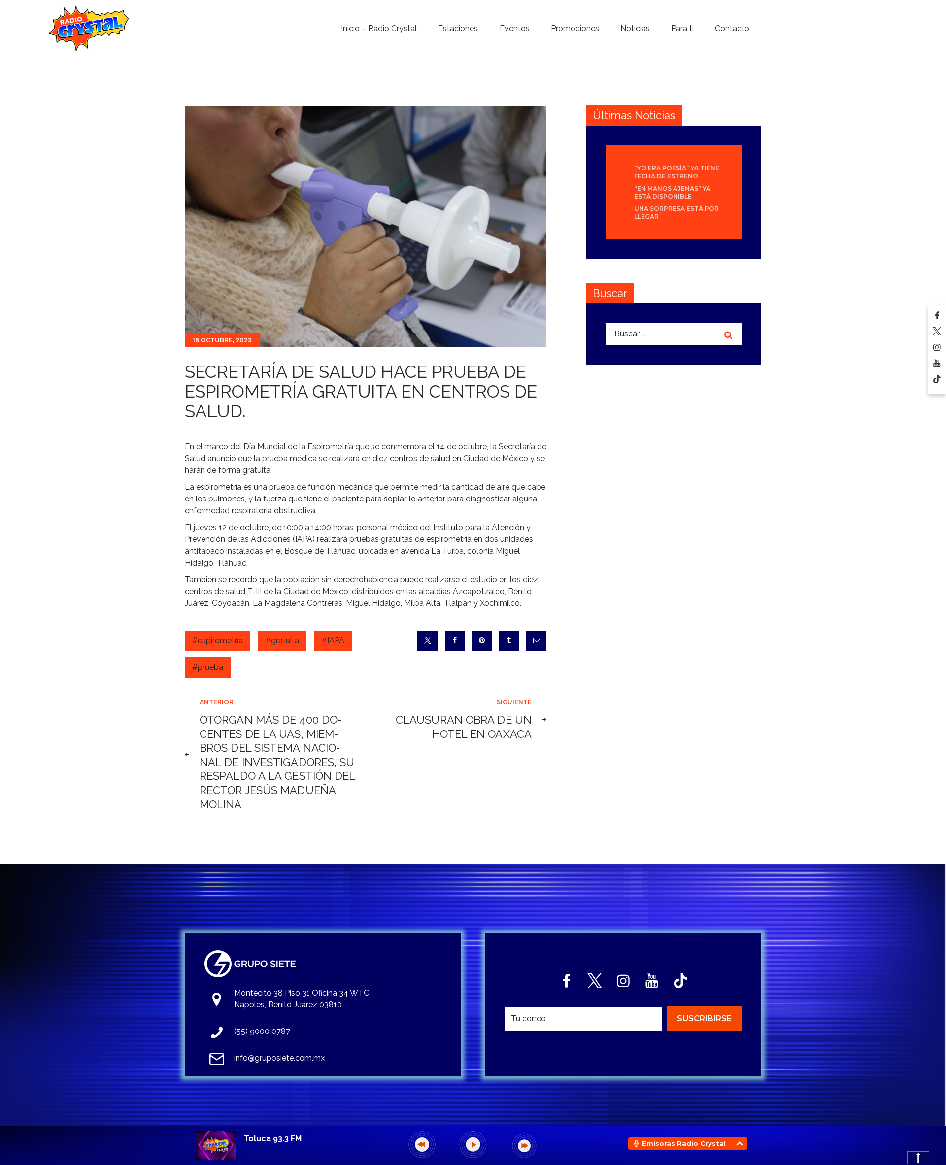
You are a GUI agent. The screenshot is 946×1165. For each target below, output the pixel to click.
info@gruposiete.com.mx (279, 1058)
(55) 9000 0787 (262, 1031)
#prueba (207, 667)
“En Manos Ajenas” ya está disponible (672, 192)
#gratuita (282, 640)
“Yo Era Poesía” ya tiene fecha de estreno (676, 172)
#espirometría (217, 640)
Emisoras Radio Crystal (684, 1143)
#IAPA (333, 640)
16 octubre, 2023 (222, 340)
